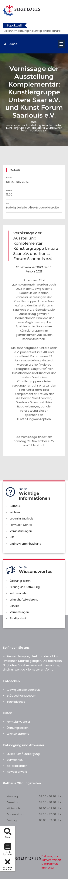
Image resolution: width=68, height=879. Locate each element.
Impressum (49, 867)
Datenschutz (50, 864)
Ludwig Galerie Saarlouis (23, 690)
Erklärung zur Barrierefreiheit (51, 858)
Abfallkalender (17, 766)
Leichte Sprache (18, 734)
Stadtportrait (18, 618)
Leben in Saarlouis (21, 518)
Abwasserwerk (17, 772)
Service (14, 606)
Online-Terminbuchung (25, 544)
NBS (12, 537)
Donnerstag (15, 814)
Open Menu (61, 44)
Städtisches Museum (21, 696)
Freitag (12, 820)
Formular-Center (21, 525)
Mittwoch (13, 808)
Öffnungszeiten (20, 581)
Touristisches (16, 702)
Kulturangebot (19, 593)
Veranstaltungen (21, 531)
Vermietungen (19, 612)
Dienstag (13, 802)
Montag (12, 796)
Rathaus (15, 506)
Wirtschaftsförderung (24, 599)
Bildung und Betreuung (25, 587)
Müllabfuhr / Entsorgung (23, 754)
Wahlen (15, 512)
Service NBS (15, 760)
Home (33, 122)
